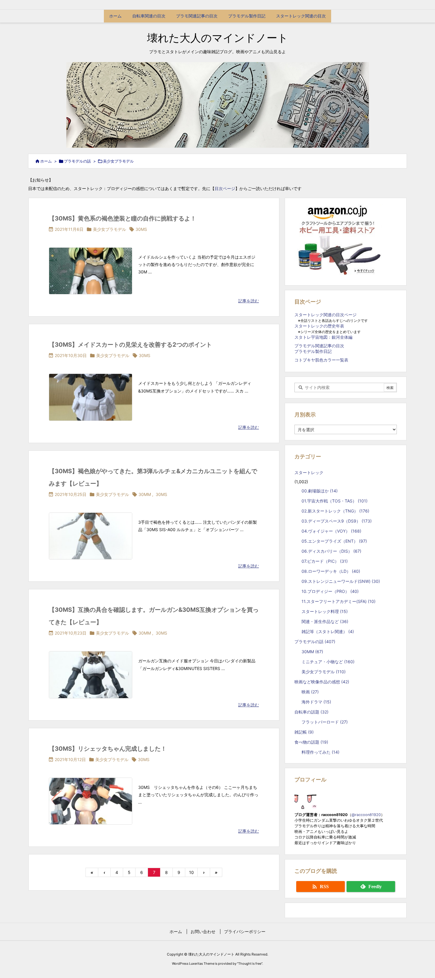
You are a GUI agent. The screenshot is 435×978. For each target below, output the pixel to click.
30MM (144, 494)
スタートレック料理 (325, 611)
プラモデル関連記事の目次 (319, 345)
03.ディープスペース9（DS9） (337, 520)
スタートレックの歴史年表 (319, 325)
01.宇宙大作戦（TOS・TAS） (335, 500)
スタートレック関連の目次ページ (325, 314)
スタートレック (311, 472)
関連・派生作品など (325, 621)
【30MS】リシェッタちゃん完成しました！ (108, 748)
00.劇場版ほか (320, 490)
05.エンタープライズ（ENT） (334, 541)
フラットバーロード (325, 721)
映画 (310, 691)
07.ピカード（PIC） (325, 561)
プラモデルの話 (77, 161)
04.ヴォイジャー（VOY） (331, 530)
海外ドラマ (316, 701)
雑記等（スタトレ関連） (328, 631)
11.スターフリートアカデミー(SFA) (339, 601)
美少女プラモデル (109, 229)
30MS (141, 229)
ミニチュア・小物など (328, 661)
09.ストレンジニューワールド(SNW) (341, 581)
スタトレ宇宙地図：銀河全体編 (323, 337)
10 (191, 872)
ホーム (46, 161)
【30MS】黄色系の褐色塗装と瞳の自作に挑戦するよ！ (122, 218)
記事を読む (248, 300)
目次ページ (225, 188)
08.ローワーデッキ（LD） (331, 571)
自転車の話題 (311, 711)
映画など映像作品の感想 (321, 681)
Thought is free (249, 963)
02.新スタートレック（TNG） (335, 510)
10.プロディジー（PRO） (330, 591)
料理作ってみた (320, 752)
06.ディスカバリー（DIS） (331, 551)
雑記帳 (304, 731)
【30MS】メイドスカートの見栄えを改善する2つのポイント (130, 344)
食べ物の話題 (311, 742)
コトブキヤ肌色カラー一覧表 (321, 359)
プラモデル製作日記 (313, 351)
